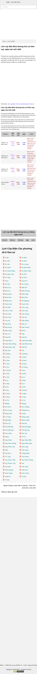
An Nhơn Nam (26, 271)
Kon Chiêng (25, 407)
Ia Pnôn (24, 390)
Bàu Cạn (8, 287)
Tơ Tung (8, 457)
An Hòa (7, 261)
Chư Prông (25, 314)
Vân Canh (25, 467)
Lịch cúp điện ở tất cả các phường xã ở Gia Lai (20, 104)
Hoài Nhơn (8, 340)
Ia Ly (6, 380)
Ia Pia (7, 390)
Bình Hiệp (25, 294)
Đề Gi (24, 330)
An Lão (7, 264)
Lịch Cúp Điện (11, 41)
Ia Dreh (24, 360)
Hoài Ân (24, 337)
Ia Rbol (24, 394)
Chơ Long (25, 307)
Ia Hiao (24, 364)
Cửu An (7, 320)
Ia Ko (23, 370)
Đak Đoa (8, 324)
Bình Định (8, 294)
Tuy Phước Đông (27, 460)
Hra (23, 350)
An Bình (24, 258)
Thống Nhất (25, 453)
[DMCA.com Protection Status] (18, 672)
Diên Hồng (25, 320)
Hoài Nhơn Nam (27, 344)
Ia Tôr (7, 400)
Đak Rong (8, 327)
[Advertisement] (18, 20)
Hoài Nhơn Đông (10, 344)
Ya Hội (24, 476)
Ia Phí (24, 387)
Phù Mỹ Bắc (9, 427)
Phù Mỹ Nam (9, 430)
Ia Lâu (7, 377)
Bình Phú (25, 297)
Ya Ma (7, 480)
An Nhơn (8, 267)
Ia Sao (24, 397)
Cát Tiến (8, 307)
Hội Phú (24, 347)
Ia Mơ (24, 380)
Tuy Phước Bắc (10, 460)
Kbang (7, 403)
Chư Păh (8, 314)
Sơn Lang (25, 447)
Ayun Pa (24, 281)
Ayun (6, 281)
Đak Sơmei (25, 327)
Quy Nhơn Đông (10, 443)
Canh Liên (8, 304)
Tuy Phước (25, 457)
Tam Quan (25, 450)
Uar (23, 463)
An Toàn (7, 277)
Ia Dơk (7, 360)
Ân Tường (25, 284)
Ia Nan (7, 384)
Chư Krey (25, 311)
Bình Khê (8, 297)
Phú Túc (24, 433)
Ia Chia (7, 357)
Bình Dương (26, 291)
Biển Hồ (24, 287)
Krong (24, 413)
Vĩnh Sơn (25, 470)
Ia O (23, 384)
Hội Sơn (8, 350)
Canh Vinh (25, 304)
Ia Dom (24, 357)
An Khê (24, 261)
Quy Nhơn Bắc (27, 440)
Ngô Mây (8, 420)
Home (4, 41)
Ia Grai (7, 364)
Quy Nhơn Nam (27, 443)
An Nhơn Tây (9, 274)
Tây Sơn (8, 453)
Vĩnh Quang (9, 470)
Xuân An (8, 476)
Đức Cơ (7, 334)
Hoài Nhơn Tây (10, 347)
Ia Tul (23, 400)
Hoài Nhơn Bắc (27, 340)
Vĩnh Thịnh (25, 473)
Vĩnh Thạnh (9, 473)
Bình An (7, 291)
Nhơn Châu (25, 420)
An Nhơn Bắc (26, 267)
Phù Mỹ (24, 423)
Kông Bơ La (26, 410)
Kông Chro (8, 413)
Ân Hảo (7, 284)
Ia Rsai (7, 397)
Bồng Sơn (8, 301)
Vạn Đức (8, 467)
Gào (23, 334)
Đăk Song (8, 330)
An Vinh (24, 277)
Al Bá (7, 258)
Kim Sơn (8, 407)
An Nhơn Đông (10, 271)
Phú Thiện (8, 433)
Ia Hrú (7, 367)
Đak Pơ (24, 324)
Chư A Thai (8, 311)
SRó (6, 450)
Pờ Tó (24, 437)
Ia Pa (7, 387)
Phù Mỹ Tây (26, 430)
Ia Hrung (24, 367)
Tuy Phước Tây (10, 463)
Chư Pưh (8, 317)
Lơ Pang (8, 417)
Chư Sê (24, 317)
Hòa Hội (7, 337)
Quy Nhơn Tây (10, 447)
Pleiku (7, 437)
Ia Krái (7, 374)
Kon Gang (8, 410)
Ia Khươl (8, 370)
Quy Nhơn (8, 440)
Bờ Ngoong (25, 301)
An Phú (24, 274)
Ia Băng (7, 354)
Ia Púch (7, 394)
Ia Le (23, 377)
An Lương (25, 264)
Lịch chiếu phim (15, 2)
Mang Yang (25, 417)
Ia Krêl (24, 374)
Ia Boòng (25, 354)
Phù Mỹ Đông (26, 427)
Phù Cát (7, 423)
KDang (24, 403)
